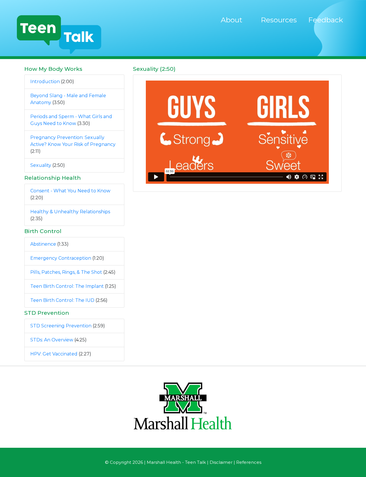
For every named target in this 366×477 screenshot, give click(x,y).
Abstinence (43, 244)
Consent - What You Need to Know (70, 190)
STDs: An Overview (51, 340)
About (231, 19)
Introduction (45, 81)
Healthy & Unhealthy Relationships (70, 211)
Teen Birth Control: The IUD (62, 300)
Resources (279, 19)
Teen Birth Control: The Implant (67, 286)
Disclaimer (221, 462)
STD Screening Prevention (61, 326)
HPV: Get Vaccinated (53, 354)
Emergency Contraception (60, 258)
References (248, 462)
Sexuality (40, 165)
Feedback (325, 19)
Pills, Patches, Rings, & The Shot (66, 272)
